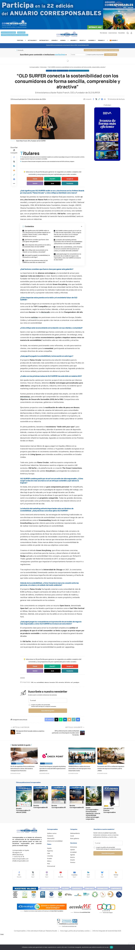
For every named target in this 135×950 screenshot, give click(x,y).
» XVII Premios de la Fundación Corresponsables (15, 35)
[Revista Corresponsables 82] (77, 795)
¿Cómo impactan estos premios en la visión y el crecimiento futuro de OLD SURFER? (36, 246)
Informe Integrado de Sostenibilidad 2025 (106, 931)
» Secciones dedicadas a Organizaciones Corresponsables (101, 50)
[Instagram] (46, 874)
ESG (57, 682)
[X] (33, 874)
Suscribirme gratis (47, 711)
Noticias (13, 763)
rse (35, 682)
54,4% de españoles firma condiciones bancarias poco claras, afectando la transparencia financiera (22, 768)
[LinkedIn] (88, 874)
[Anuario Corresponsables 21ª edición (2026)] (24, 796)
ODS (32, 682)
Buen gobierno (20, 763)
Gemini (35, 183)
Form (2, 934)
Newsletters (121, 33)
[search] (128, 33)
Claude (35, 179)
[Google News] (74, 874)
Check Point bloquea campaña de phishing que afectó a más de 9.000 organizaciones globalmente (52, 768)
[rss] (116, 874)
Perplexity (69, 183)
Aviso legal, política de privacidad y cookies (75, 931)
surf (72, 682)
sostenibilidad (40, 682)
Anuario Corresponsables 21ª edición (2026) (23, 810)
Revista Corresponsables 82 (77, 806)
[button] (99, 99)
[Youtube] (60, 874)
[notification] (131, 33)
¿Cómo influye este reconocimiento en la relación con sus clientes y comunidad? (35, 251)
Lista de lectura (112, 33)
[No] (133, 947)
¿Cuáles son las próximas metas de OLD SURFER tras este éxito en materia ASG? (35, 261)
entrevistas (25, 396)
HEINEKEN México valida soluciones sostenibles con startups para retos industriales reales (79, 768)
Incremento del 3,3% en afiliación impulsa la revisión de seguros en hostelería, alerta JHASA (110, 768)
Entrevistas (49, 70)
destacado (45, 312)
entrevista (61, 682)
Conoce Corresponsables (8, 32)
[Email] (14, 170)
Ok (111, 947)
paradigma (76, 682)
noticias (34, 317)
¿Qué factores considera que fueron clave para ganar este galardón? (35, 240)
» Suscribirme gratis (110, 54)
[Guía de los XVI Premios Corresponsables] (111, 796)
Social (104, 763)
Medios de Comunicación (62, 70)
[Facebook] (19, 874)
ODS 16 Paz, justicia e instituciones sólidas (79, 70)
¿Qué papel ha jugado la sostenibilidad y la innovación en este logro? (36, 256)
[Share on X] (96, 99)
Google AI (70, 179)
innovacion (52, 682)
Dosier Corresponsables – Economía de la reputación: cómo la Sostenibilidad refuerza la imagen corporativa (93, 813)
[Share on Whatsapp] (61, 719)
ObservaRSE (21, 32)
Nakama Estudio (51, 931)
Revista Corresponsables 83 (59, 806)
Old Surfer (67, 682)
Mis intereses (103, 33)
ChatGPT (52, 179)
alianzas (46, 682)
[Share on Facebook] (93, 99)
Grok (52, 183)
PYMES (54, 70)
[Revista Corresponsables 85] (40, 795)
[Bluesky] (102, 874)
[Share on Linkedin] (14, 166)
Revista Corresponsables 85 (40, 806)
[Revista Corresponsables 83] (59, 795)
